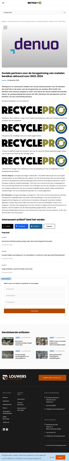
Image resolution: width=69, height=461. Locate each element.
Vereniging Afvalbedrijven (7, 412)
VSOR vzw (6, 422)
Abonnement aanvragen (21, 409)
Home (4, 21)
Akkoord (60, 457)
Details (52, 457)
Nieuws (5, 397)
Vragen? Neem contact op (51, 377)
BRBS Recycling (6, 418)
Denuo (4, 80)
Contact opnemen (20, 403)
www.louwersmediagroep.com (56, 445)
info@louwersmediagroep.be (55, 436)
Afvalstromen (7, 404)
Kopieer (49, 226)
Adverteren (21, 399)
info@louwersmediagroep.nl (55, 409)
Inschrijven (34, 311)
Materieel (6, 401)
